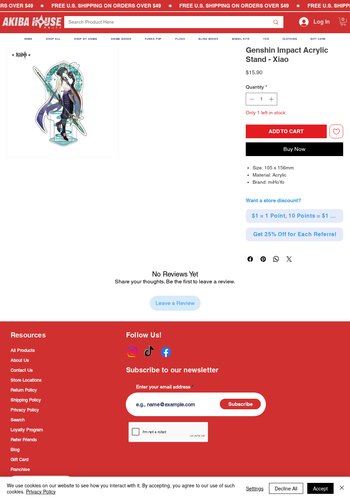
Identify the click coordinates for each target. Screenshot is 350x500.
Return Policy (24, 390)
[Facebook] (166, 352)
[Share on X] (289, 259)
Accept (320, 488)
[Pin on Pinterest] (263, 259)
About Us (20, 360)
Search (18, 419)
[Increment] (272, 99)
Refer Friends (24, 439)
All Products (23, 350)
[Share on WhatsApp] (276, 259)
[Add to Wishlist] (336, 132)
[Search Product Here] (275, 22)
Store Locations (26, 380)
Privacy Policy (25, 409)
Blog (15, 449)
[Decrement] (251, 99)
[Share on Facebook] (250, 259)
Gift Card (19, 459)
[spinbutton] (261, 99)
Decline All (286, 488)
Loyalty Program (27, 429)
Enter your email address (163, 386)
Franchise (20, 469)
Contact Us (22, 370)
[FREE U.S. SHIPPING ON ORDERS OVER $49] (175, 6)
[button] (343, 21)
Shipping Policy (26, 399)
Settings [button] (255, 488)
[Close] (342, 488)
